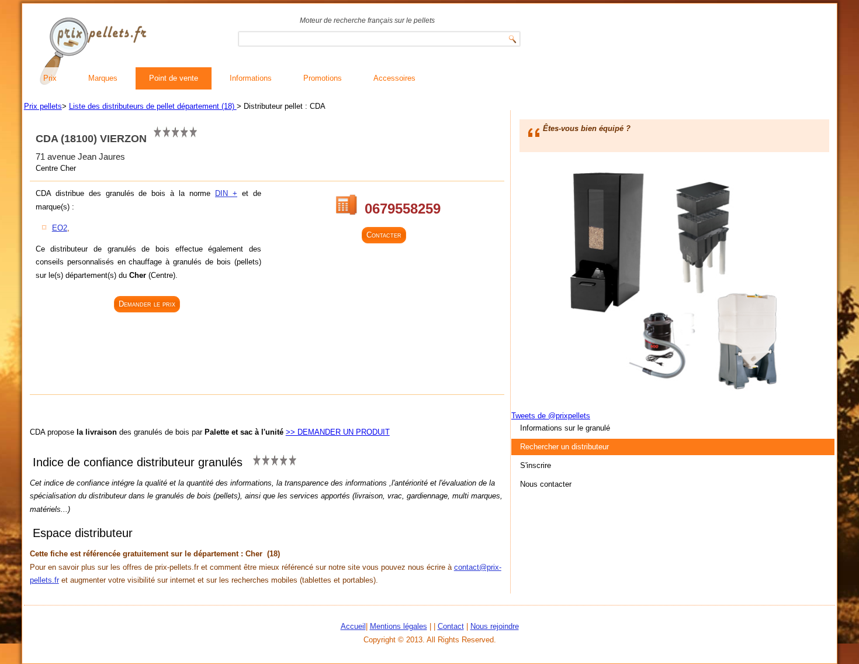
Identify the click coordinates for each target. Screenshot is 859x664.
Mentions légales (398, 626)
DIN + (226, 193)
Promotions (322, 78)
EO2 (59, 227)
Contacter (383, 234)
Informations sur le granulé (565, 428)
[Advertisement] (148, 354)
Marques (102, 78)
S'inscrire (535, 465)
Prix (50, 78)
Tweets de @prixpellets (550, 415)
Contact (451, 626)
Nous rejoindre (494, 626)
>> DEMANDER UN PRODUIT (338, 432)
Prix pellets (43, 106)
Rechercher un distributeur (564, 446)
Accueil (353, 626)
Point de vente (173, 78)
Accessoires (394, 78)
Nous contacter (545, 484)
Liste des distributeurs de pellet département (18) (153, 106)
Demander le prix (147, 304)
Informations (251, 78)
